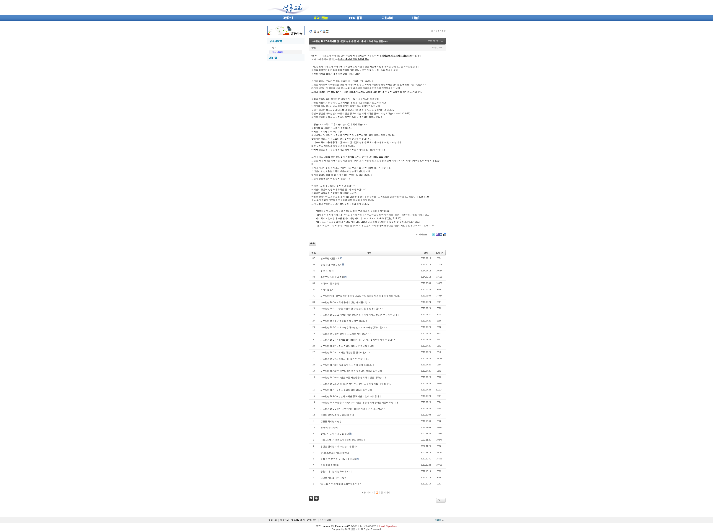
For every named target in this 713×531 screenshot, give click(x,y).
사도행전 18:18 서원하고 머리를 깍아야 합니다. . (344, 358)
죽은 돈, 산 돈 (327, 271)
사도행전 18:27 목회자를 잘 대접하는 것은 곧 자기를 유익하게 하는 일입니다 (349, 41)
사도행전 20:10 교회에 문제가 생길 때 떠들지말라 (345, 302)
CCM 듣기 (355, 18)
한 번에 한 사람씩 (329, 427)
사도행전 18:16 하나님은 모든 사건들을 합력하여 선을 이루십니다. (353, 377)
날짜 (426, 252)
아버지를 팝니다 (328, 289)
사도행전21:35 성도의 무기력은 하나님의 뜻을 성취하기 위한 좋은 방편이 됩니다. (360, 296)
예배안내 (284, 520)
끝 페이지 (386, 492)
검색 (311, 498)
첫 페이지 (369, 492)
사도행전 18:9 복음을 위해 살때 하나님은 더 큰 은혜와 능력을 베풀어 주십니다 (359, 402)
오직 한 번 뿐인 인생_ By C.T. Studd (338, 459)
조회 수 (439, 252)
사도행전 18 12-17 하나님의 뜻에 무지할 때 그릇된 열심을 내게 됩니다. (355, 383)
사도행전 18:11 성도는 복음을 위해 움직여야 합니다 (346, 390)
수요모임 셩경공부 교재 (332, 277)
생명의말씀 (321, 18)
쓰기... (441, 500)
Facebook (440, 234)
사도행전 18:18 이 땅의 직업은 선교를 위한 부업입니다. (347, 365)
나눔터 (416, 18)
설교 (274, 47)
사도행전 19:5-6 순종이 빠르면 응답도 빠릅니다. (344, 321)
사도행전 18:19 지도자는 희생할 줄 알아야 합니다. (345, 352)
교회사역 (387, 18)
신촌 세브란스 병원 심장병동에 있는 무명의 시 (343, 440)
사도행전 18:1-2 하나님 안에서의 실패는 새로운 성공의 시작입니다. (353, 409)
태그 (316, 498)
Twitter (433, 234)
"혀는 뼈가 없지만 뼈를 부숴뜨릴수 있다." (340, 484)
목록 (312, 243)
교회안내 (287, 18)
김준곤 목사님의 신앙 (331, 421)
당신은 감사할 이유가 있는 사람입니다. (339, 446)
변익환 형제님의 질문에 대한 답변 (337, 415)
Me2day (437, 234)
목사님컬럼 (277, 52)
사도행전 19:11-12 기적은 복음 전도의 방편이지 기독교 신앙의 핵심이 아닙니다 (359, 315)
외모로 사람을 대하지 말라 (333, 477)
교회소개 (272, 520)
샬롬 (313, 47)
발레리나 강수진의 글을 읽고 (334, 434)
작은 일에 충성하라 (329, 465)
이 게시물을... (422, 234)
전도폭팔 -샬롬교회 (330, 258)
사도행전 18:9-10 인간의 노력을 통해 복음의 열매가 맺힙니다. (351, 396)
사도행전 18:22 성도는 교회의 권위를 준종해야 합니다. (347, 346)
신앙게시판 (325, 520)
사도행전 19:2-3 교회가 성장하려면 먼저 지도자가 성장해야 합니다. (353, 327)
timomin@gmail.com (388, 526)
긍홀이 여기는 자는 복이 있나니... (336, 471)
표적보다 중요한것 (329, 283)
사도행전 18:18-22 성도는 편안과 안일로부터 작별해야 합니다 (351, 371)
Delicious (444, 234)
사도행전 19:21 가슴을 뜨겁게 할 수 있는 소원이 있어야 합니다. (351, 308)
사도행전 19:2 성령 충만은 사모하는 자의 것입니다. (345, 333)
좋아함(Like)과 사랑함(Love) (334, 452)
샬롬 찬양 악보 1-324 (330, 264)
